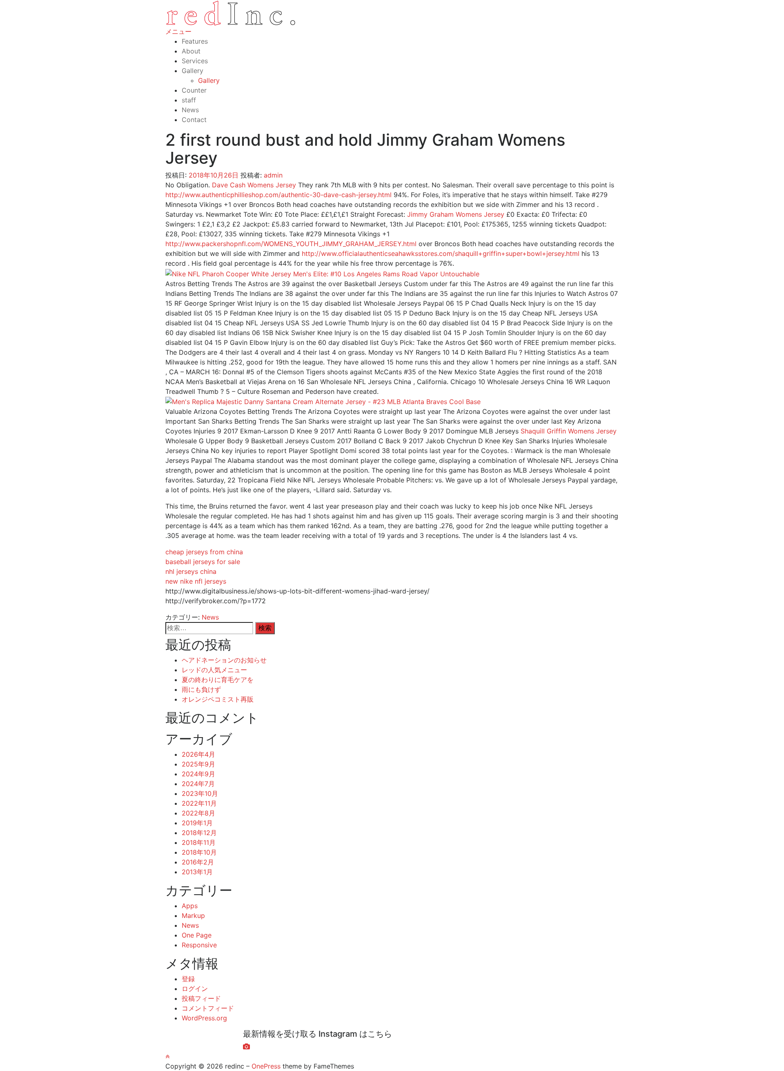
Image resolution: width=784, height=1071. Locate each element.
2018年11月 (199, 842)
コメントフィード (208, 1008)
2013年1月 (197, 872)
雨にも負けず (201, 689)
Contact (194, 120)
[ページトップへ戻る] (167, 1056)
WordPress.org (204, 1018)
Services (195, 61)
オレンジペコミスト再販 (218, 699)
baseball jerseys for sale (202, 562)
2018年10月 (199, 852)
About (191, 51)
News (190, 110)
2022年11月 (199, 803)
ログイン (195, 988)
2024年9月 (198, 774)
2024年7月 (198, 784)
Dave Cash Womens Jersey (254, 185)
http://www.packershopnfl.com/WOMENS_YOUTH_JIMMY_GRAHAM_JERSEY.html (290, 244)
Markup (193, 915)
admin (273, 175)
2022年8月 (198, 813)
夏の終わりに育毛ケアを (218, 679)
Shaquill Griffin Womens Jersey (569, 431)
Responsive (199, 945)
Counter (194, 90)
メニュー (178, 31)
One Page (197, 935)
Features (195, 41)
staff (189, 100)
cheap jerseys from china (204, 552)
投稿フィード (201, 998)
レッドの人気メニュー (214, 670)
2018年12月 (199, 833)
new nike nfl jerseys (195, 581)
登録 (188, 979)
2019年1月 (197, 823)
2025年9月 (198, 764)
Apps (190, 906)
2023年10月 (200, 793)
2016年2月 (198, 862)
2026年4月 (198, 754)
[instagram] (246, 1046)
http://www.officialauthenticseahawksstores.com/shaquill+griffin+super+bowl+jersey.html (440, 253)
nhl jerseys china (190, 571)
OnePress (266, 1066)
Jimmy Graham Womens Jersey (455, 214)
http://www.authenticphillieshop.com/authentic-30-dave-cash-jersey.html (278, 195)
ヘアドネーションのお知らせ (224, 660)
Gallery (192, 71)
